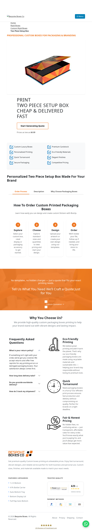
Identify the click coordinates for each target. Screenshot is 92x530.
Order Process (21, 191)
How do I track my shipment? (22, 391)
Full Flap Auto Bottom (19, 501)
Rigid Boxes (15, 25)
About (54, 518)
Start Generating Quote (33, 126)
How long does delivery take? (22, 375)
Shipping (70, 518)
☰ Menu (80, 16)
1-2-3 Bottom (15, 483)
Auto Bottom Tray (17, 492)
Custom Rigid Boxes (19, 28)
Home (13, 23)
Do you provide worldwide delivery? (21, 383)
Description (39, 191)
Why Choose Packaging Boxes (64, 191)
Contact (79, 518)
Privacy (62, 518)
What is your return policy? (21, 350)
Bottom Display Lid (18, 496)
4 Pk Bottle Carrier (17, 487)
